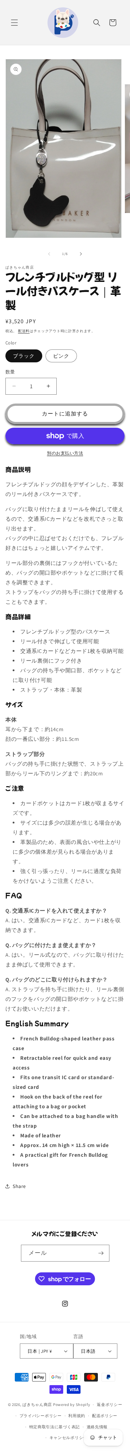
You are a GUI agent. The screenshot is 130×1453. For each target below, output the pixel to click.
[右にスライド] (81, 254)
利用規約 (76, 1415)
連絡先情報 (97, 1426)
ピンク (61, 356)
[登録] (101, 1253)
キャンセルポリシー (68, 1437)
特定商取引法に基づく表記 (54, 1426)
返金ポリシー (109, 1404)
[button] (14, 23)
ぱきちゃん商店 (37, 1404)
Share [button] (19, 1186)
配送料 (24, 331)
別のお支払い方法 (65, 453)
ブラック (24, 356)
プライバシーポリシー (41, 1415)
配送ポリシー (104, 1415)
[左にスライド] (49, 254)
